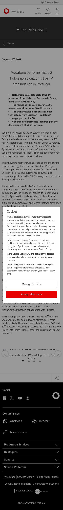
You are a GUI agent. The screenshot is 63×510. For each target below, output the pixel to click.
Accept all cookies (31, 294)
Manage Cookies (31, 284)
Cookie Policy (45, 249)
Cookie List (18, 253)
